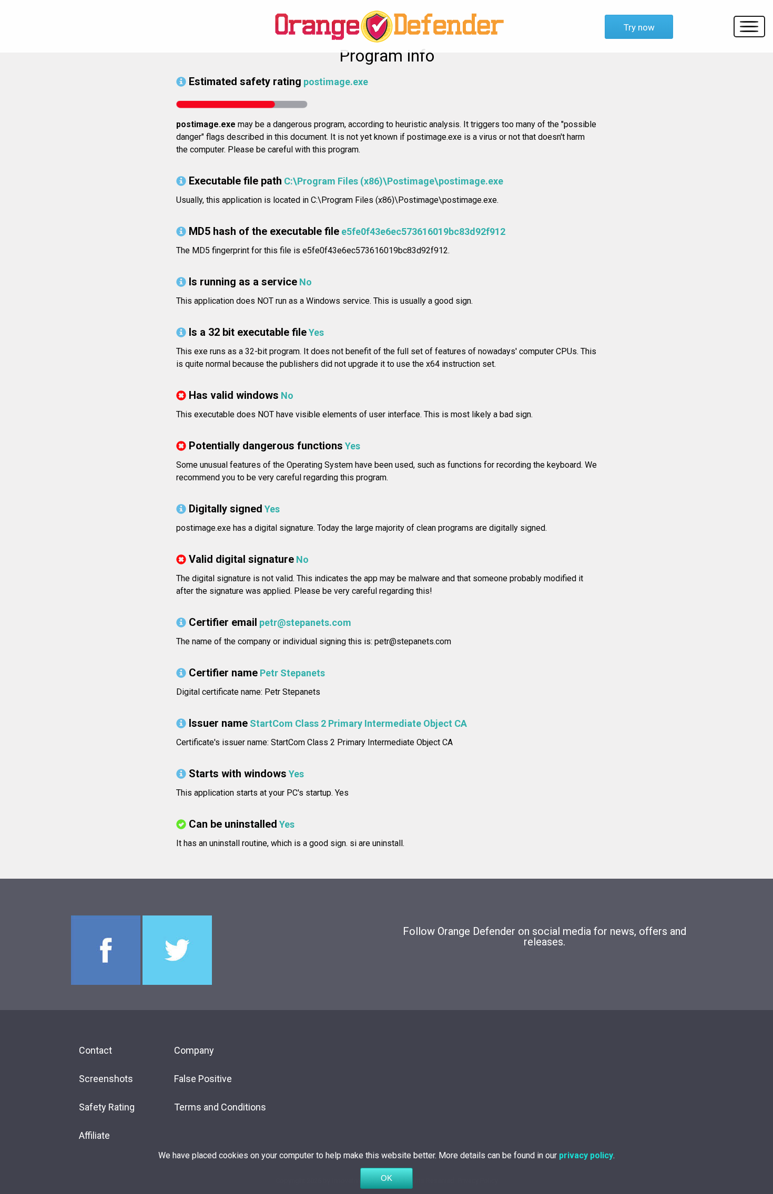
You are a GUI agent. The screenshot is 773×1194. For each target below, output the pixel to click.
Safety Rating (107, 1107)
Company (194, 1050)
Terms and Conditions (220, 1107)
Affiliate (94, 1135)
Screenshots (106, 1078)
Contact (95, 1050)
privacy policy (586, 1155)
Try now (639, 27)
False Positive (203, 1078)
